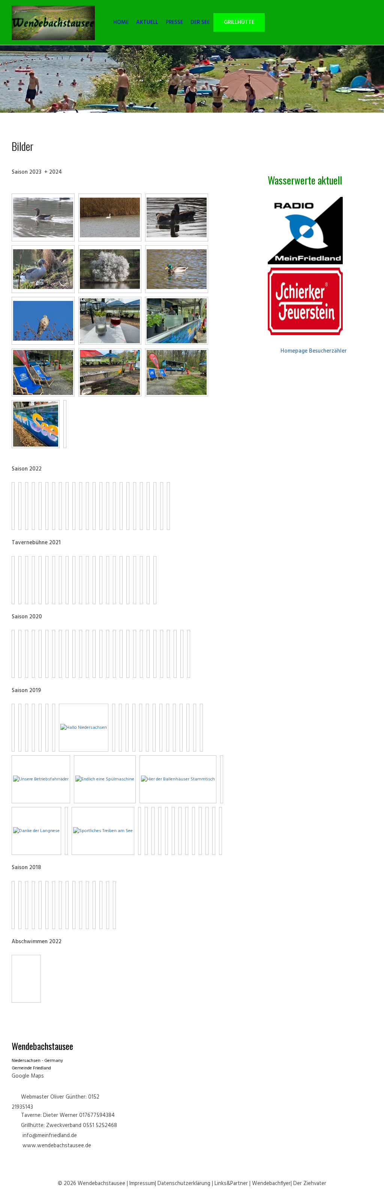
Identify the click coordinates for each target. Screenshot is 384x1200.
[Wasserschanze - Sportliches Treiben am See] (103, 830)
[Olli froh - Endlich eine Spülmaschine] (104, 779)
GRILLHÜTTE (239, 22)
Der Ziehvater (309, 1183)
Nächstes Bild (24, 961)
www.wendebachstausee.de (56, 1146)
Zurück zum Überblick (33, 978)
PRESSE (174, 22)
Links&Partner (231, 1183)
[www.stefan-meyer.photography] (43, 217)
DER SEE (200, 22)
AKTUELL (147, 22)
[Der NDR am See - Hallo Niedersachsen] (83, 727)
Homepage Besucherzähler (313, 351)
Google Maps (28, 1076)
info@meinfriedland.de (49, 1136)
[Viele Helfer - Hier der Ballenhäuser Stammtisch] (178, 779)
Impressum (142, 1183)
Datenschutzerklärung (184, 1183)
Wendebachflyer (271, 1183)
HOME (121, 22)
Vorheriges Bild (17, 961)
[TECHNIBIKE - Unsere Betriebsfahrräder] (41, 779)
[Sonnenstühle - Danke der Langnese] (36, 830)
